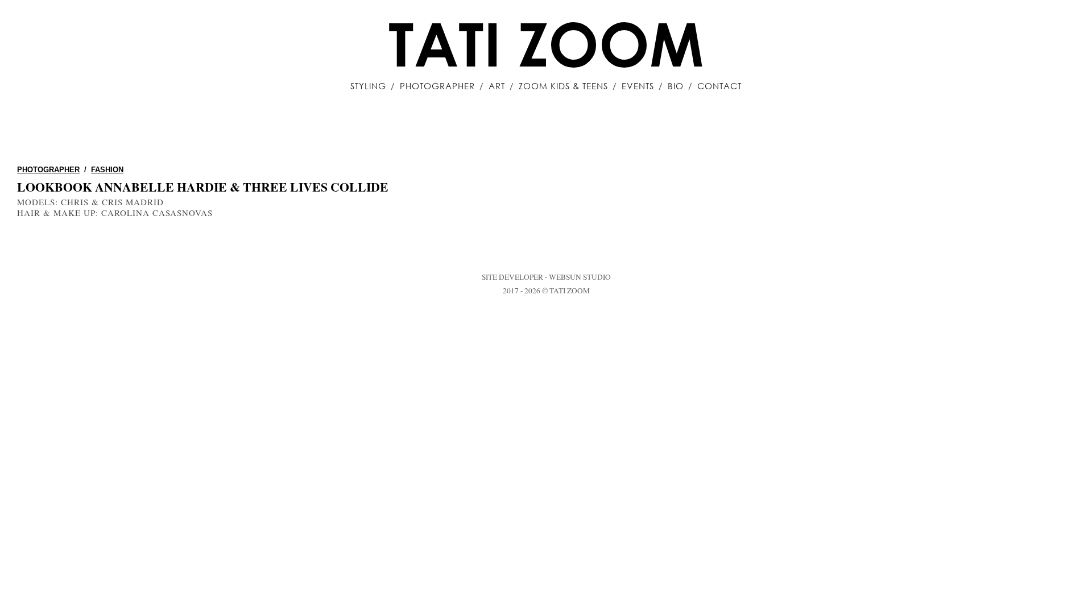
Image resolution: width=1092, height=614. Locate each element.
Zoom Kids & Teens (563, 86)
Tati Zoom (546, 43)
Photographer (437, 86)
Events (638, 86)
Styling (368, 86)
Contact (719, 86)
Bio (676, 86)
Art (497, 86)
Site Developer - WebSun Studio (546, 277)
